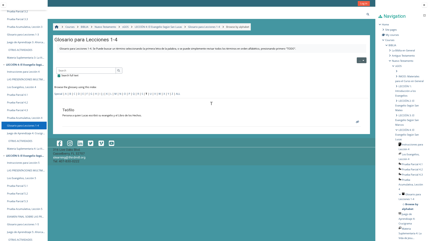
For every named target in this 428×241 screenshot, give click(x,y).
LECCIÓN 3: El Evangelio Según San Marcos (407, 120)
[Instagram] (70, 143)
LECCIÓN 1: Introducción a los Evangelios (405, 91)
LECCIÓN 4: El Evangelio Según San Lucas (25, 64)
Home (385, 24)
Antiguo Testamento (403, 55)
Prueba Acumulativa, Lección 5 (24, 209)
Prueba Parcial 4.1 (17, 94)
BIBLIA (392, 45)
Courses (389, 40)
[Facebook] (59, 143)
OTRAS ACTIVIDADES (19, 50)
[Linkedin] (80, 143)
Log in (363, 3)
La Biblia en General (403, 50)
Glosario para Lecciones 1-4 (23, 125)
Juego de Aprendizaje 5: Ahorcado (26, 232)
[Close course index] (3, 5)
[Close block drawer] (424, 5)
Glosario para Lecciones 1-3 (23, 34)
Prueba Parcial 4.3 (17, 110)
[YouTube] (111, 143)
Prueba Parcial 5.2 (17, 193)
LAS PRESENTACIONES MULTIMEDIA (26, 79)
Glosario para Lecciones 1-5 (23, 224)
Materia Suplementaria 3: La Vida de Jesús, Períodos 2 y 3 (26, 57)
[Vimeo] (101, 143)
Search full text (69, 75)
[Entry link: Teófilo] (358, 122)
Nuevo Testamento (402, 60)
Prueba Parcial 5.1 (17, 185)
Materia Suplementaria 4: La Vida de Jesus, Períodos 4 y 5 (26, 148)
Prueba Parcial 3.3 (17, 19)
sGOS (398, 66)
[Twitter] (90, 143)
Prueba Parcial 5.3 (17, 201)
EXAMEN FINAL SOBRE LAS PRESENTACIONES (26, 216)
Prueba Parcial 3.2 (17, 11)
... (363, 60)
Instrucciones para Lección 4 (23, 71)
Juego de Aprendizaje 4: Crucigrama (26, 133)
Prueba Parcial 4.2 (17, 102)
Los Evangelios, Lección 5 (21, 178)
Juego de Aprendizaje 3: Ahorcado (26, 42)
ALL (178, 93)
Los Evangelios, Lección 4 (21, 87)
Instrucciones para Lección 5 (23, 162)
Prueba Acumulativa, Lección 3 (24, 26)
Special (58, 93)
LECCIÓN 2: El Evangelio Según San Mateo (407, 105)
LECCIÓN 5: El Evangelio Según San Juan (25, 155)
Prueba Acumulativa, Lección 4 (24, 117)
